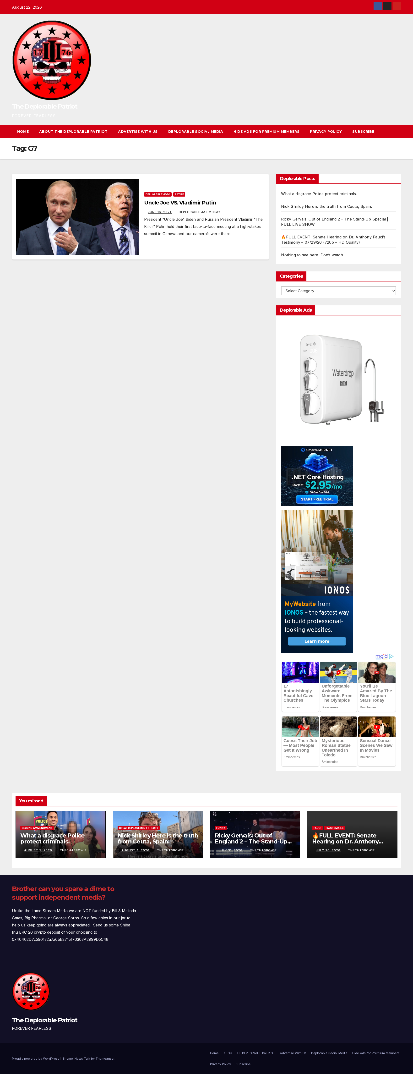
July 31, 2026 (231, 850)
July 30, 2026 (328, 850)
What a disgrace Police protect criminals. (319, 193)
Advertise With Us (138, 131)
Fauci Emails (334, 827)
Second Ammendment (37, 827)
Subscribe (363, 131)
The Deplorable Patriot (44, 106)
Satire (179, 194)
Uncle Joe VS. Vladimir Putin (180, 202)
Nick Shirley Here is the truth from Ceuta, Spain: (326, 206)
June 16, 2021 (160, 212)
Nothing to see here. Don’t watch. (312, 255)
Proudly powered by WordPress (36, 1058)
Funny (220, 827)
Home (23, 131)
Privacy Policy (326, 131)
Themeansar (105, 1058)
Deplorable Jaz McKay (200, 212)
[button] (388, 131)
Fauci (317, 827)
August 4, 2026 (135, 850)
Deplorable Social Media (195, 131)
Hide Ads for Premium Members (266, 131)
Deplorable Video (158, 194)
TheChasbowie (73, 850)
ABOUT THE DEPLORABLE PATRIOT (73, 131)
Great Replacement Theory (138, 827)
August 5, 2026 (38, 850)
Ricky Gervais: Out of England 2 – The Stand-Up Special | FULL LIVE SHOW (251, 841)
